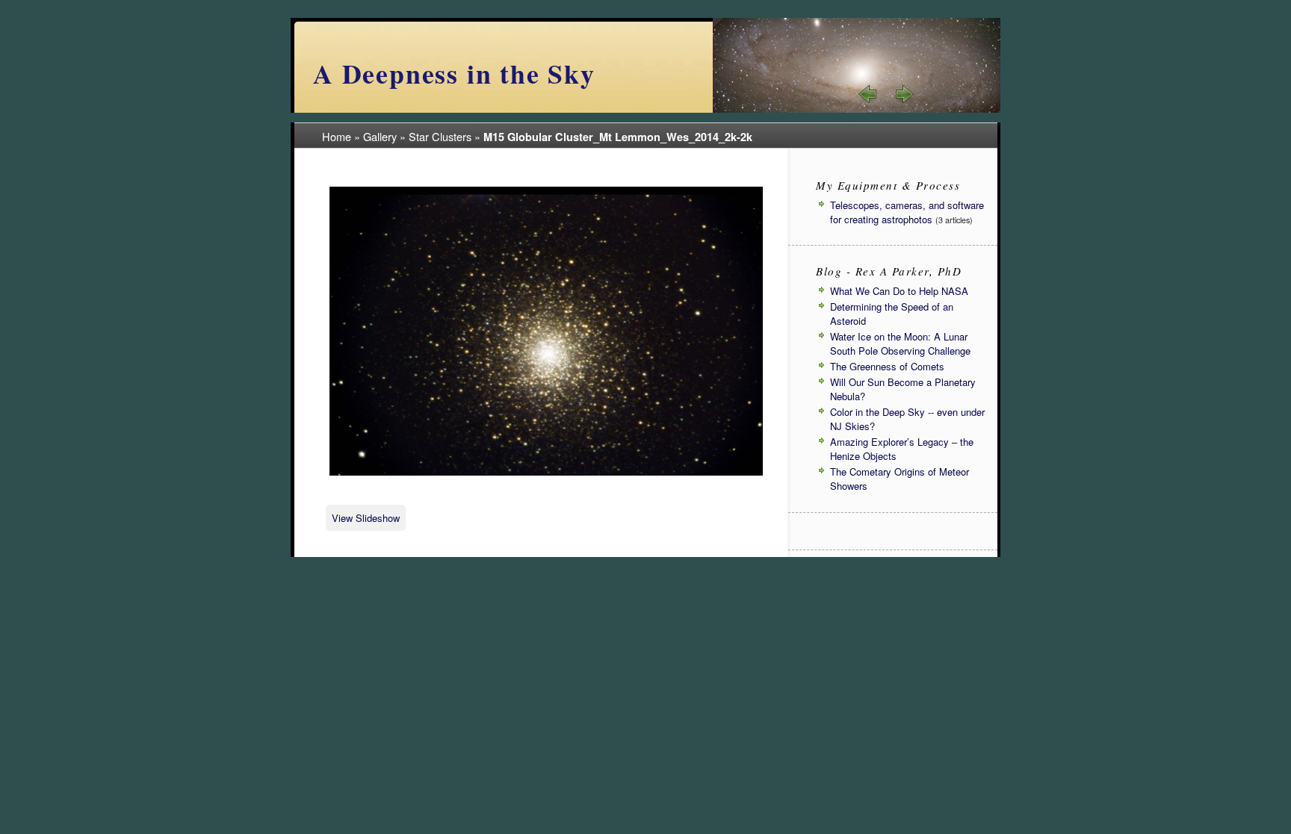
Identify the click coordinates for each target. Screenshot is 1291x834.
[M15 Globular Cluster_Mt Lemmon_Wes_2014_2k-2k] (546, 473)
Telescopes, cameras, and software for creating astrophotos (907, 212)
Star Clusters (440, 136)
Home (336, 136)
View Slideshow (366, 518)
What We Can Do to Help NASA (899, 291)
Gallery (380, 136)
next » (904, 94)
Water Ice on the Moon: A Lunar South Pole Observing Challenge (900, 343)
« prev (868, 94)
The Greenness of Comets (887, 366)
